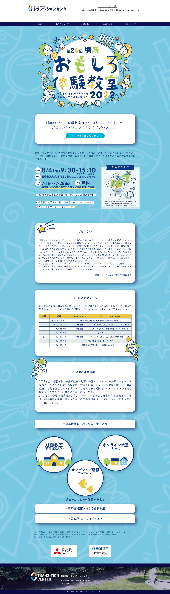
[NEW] (115, 453)
